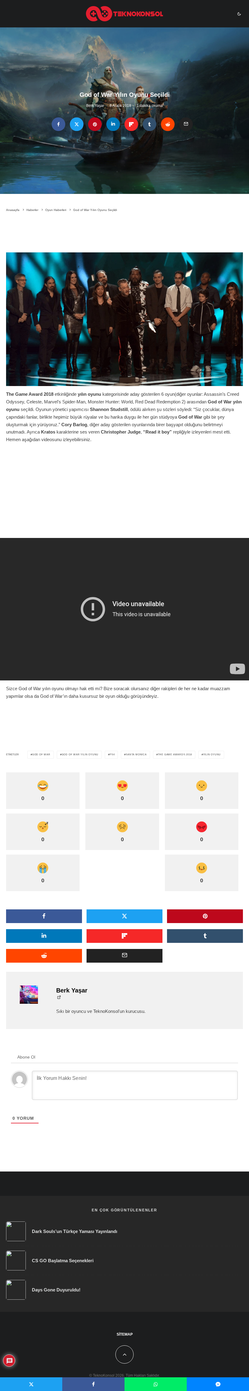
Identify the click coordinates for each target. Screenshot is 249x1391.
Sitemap (125, 1334)
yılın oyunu (212, 754)
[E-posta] (186, 124)
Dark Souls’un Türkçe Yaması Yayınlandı (74, 1231)
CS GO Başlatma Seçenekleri (63, 1260)
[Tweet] (77, 124)
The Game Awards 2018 (175, 754)
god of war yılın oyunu (80, 754)
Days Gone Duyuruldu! (56, 1289)
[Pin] (95, 124)
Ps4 (112, 754)
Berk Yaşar (95, 106)
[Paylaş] (58, 124)
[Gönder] (168, 124)
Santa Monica (136, 754)
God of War (41, 754)
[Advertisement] (124, 233)
